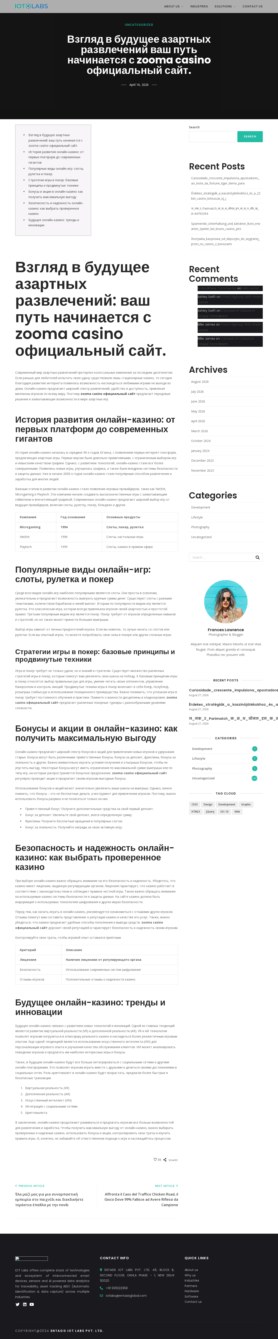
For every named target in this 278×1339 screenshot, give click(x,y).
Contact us (193, 1302)
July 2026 (197, 391)
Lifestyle (197, 517)
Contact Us (253, 6)
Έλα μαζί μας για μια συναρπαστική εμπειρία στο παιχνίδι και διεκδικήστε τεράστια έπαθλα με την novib (49, 1195)
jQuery (210, 811)
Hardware (192, 1291)
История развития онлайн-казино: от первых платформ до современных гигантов (56, 157)
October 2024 (200, 441)
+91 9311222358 (116, 1288)
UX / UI (224, 811)
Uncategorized (139, 24)
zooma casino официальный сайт (108, 394)
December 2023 (202, 460)
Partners (191, 1286)
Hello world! (250, 288)
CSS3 (195, 804)
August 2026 (200, 382)
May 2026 (198, 411)
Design (208, 804)
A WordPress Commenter (217, 288)
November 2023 (202, 470)
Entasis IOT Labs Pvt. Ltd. (77, 1331)
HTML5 (196, 811)
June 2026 (198, 401)
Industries (199, 6)
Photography (200, 527)
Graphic (246, 804)
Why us (190, 1275)
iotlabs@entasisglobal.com (126, 1295)
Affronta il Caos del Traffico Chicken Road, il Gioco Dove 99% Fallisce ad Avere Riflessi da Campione (141, 1195)
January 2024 (200, 451)
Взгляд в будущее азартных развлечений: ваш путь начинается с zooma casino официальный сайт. (55, 140)
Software (191, 1296)
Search (194, 127)
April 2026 (198, 421)
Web (237, 811)
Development (200, 507)
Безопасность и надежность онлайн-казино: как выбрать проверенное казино (55, 208)
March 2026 (199, 431)
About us (191, 1270)
